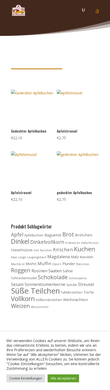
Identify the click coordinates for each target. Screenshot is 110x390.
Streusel (86, 284)
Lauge (22, 257)
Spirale (71, 285)
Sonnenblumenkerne (45, 284)
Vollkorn (23, 298)
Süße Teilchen (35, 291)
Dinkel (20, 241)
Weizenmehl (39, 307)
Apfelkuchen (33, 235)
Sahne (68, 270)
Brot (68, 234)
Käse (14, 257)
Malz (75, 256)
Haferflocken (90, 243)
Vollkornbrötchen (49, 300)
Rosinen (39, 271)
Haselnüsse (22, 249)
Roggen (20, 270)
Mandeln (86, 257)
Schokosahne (78, 278)
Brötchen (83, 234)
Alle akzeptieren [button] (63, 378)
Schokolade (53, 277)
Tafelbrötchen (71, 292)
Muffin (44, 263)
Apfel (17, 234)
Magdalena (58, 256)
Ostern (56, 264)
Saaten (55, 271)
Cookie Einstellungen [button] (25, 378)
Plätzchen (82, 264)
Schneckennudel (24, 278)
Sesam (17, 284)
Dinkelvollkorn (47, 241)
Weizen (20, 305)
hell (36, 250)
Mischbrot (18, 264)
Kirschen (63, 249)
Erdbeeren (72, 243)
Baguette (53, 234)
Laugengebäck (36, 257)
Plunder (68, 263)
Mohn (31, 263)
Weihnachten (75, 299)
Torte (88, 292)
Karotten (46, 250)
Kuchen (84, 249)
